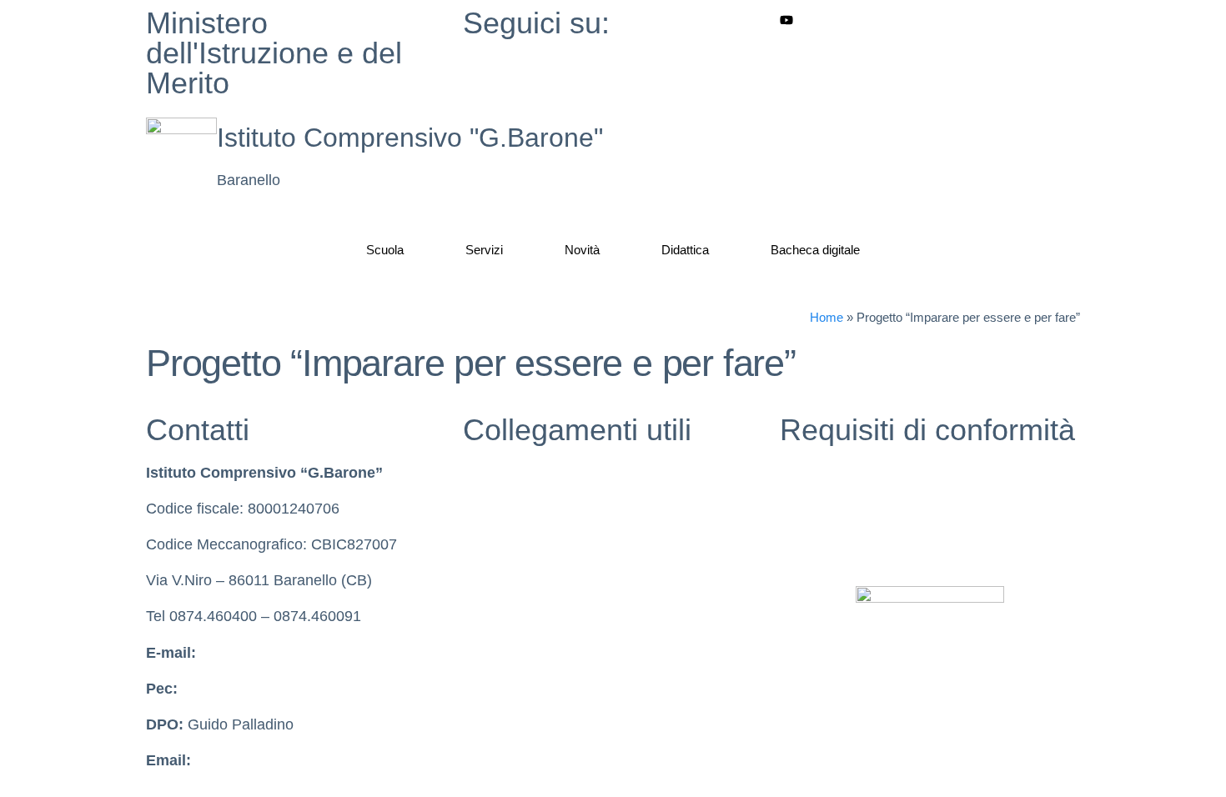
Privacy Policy (826, 472)
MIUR (482, 472)
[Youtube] (930, 19)
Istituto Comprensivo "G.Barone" (410, 138)
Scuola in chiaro (516, 508)
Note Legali (818, 544)
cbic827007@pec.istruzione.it (280, 688)
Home (826, 317)
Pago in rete (503, 652)
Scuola (385, 250)
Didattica (685, 250)
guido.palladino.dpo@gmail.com (302, 760)
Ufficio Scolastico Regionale (556, 580)
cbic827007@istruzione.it (284, 652)
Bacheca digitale (815, 250)
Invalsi (484, 544)
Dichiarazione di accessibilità (876, 508)
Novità (582, 250)
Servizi (484, 250)
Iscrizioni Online (516, 616)
